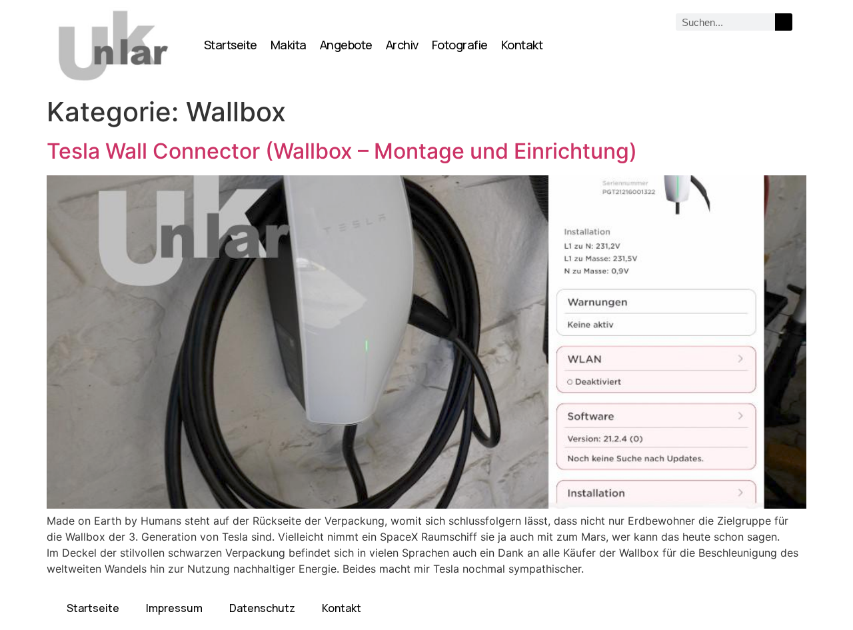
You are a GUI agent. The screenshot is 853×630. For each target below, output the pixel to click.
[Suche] (783, 22)
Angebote (346, 44)
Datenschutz (262, 608)
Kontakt (522, 44)
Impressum (174, 608)
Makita (289, 44)
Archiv (402, 44)
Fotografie (460, 44)
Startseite (230, 44)
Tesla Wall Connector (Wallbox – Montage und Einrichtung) (342, 151)
